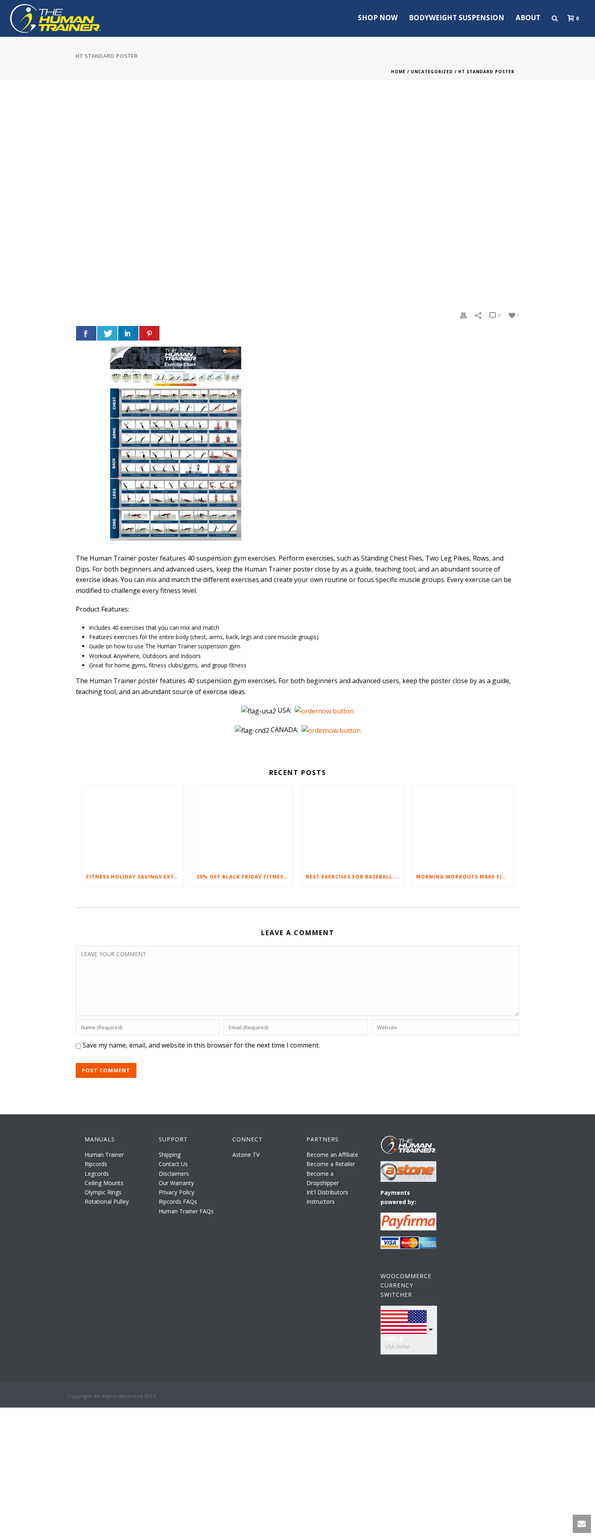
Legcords (97, 1173)
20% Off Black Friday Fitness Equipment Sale (244, 876)
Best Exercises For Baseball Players (354, 876)
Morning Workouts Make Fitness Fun (464, 876)
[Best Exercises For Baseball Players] (352, 826)
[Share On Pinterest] (149, 333)
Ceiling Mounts (104, 1183)
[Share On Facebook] (86, 333)
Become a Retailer (330, 1164)
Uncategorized (432, 71)
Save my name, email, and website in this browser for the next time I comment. (201, 1045)
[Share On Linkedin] (128, 333)
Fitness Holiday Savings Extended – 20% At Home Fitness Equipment (134, 876)
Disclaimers (174, 1173)
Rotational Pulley (107, 1201)
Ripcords (96, 1164)
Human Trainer (104, 1154)
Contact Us (173, 1164)
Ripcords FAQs (178, 1201)
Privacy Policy (176, 1192)
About (528, 17)
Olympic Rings (103, 1192)
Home (398, 71)
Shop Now (377, 17)
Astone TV (245, 1154)
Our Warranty (176, 1183)
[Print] (463, 315)
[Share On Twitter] (107, 333)
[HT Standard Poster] (297, 201)
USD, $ (394, 1338)
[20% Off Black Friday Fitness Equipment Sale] (242, 826)
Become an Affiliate (332, 1154)
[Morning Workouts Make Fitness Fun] (462, 826)
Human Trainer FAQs (186, 1211)
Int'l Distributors (327, 1192)
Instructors (320, 1201)
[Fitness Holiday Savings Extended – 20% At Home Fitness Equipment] (132, 826)
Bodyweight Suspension (456, 17)
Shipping (170, 1154)
